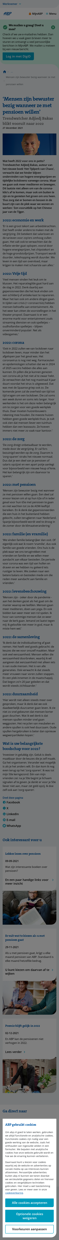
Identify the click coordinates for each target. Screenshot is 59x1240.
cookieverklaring (14, 1192)
